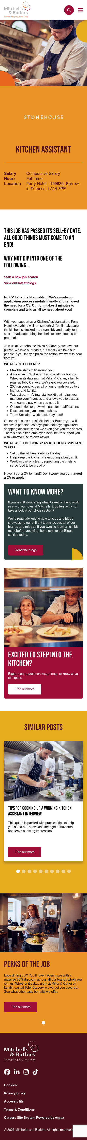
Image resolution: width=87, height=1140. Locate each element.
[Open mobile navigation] (80, 10)
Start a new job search (21, 277)
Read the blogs (26, 550)
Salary (10, 173)
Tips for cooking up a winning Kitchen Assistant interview (40, 811)
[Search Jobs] (69, 10)
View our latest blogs (20, 283)
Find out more (25, 689)
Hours (10, 178)
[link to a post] (43, 771)
